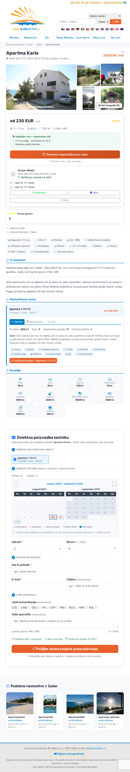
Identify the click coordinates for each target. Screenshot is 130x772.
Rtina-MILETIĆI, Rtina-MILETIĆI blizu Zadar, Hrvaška (39, 58)
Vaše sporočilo (29, 614)
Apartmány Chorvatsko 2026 (102, 760)
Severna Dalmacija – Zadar (19, 44)
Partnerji (49, 767)
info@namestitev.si (95, 748)
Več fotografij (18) (110, 105)
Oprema (18, 321)
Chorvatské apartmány (87, 767)
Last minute (83, 37)
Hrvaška (14, 37)
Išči (116, 21)
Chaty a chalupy (71, 763)
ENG (24, 607)
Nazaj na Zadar (17, 228)
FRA (63, 607)
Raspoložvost (36, 321)
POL (92, 607)
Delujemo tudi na (14, 760)
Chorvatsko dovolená (65, 760)
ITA (44, 607)
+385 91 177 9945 (24, 182)
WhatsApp (39, 192)
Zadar (39, 44)
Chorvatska (82, 760)
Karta (66, 200)
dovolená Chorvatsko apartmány (38, 760)
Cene (53, 321)
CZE (15, 607)
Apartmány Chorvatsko (64, 767)
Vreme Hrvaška (65, 37)
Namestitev (30, 37)
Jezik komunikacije (31, 602)
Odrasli (17, 542)
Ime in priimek (22, 564)
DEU (35, 607)
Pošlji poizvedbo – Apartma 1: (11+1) (35, 360)
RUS (72, 607)
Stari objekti (38, 767)
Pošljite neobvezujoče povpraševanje (67, 649)
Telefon (78, 579)
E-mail (17, 579)
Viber (95, 192)
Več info (116, 37)
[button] (65, 216)
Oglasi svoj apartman (70, 753)
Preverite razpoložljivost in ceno (67, 154)
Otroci (76, 542)
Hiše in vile (99, 37)
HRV (82, 607)
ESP (53, 607)
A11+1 (33, 128)
